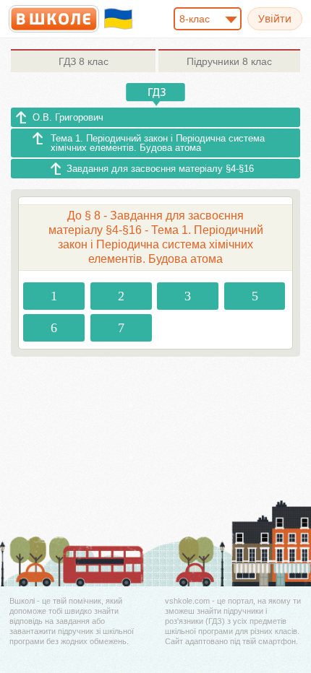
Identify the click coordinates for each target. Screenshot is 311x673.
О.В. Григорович (68, 117)
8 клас (83, 61)
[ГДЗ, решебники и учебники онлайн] (54, 18)
